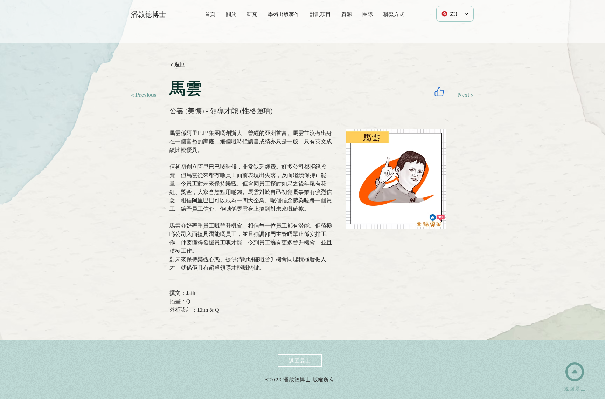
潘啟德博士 (148, 14)
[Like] (439, 91)
